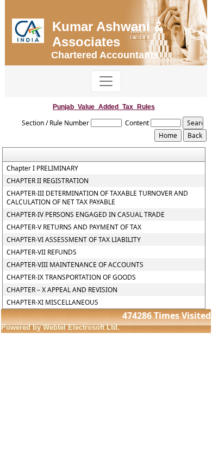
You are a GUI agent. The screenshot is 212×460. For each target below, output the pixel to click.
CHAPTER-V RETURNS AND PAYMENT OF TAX (74, 227)
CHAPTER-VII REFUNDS (42, 252)
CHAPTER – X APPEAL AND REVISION (62, 290)
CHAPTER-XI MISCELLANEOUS (52, 302)
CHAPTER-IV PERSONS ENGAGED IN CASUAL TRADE (86, 214)
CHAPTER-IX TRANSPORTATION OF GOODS (71, 277)
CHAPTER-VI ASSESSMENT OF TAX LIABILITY (74, 239)
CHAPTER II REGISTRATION (48, 181)
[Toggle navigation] (106, 81)
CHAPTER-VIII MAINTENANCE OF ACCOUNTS (75, 265)
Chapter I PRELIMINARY (42, 168)
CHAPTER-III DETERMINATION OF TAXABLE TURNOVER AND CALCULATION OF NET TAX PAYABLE (97, 198)
